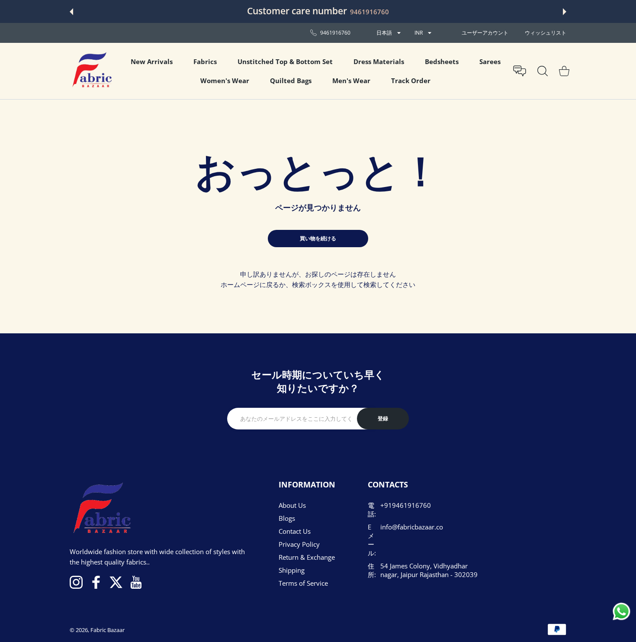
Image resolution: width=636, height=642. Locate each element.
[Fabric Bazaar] (91, 71)
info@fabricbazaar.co (411, 527)
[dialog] (542, 71)
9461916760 (369, 11)
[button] (71, 11)
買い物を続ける (318, 238)
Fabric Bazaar (107, 630)
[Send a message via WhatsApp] (621, 611)
